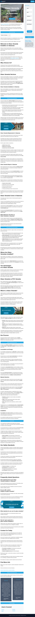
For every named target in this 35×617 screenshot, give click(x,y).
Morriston (7, 570)
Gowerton (10, 570)
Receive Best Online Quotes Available (12, 227)
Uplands (2, 570)
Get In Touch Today (12, 32)
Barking (13, 570)
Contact (32, 1)
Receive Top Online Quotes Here (12, 342)
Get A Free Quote (12, 603)
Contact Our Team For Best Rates (12, 98)
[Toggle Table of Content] (9, 35)
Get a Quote (11, 18)
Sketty (4, 570)
